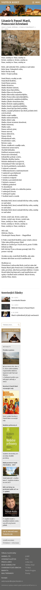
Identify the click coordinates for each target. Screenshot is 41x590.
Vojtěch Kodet (10, 2)
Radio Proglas (30, 570)
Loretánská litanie (18, 300)
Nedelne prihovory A (10, 425)
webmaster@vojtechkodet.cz (12, 581)
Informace (15, 543)
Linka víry (29, 562)
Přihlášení (6, 543)
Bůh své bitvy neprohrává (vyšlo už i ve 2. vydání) (10, 489)
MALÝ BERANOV (7, 573)
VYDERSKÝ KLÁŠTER (8, 559)
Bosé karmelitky (8, 565)
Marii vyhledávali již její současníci (25, 315)
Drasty (27, 573)
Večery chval (30, 565)
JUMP (27, 556)
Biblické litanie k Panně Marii (22, 308)
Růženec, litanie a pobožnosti (23, 27)
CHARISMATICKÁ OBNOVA (11, 567)
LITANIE (8, 27)
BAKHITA (4, 570)
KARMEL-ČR (5, 556)
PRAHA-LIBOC (6, 562)
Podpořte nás (8, 534)
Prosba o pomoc (8, 350)
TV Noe (28, 567)
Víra (26, 559)
